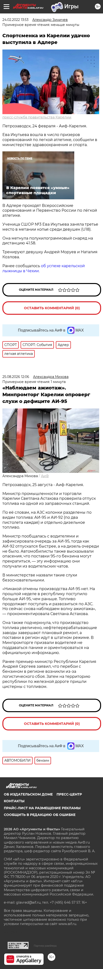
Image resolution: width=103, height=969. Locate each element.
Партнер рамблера (45, 945)
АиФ (45, 476)
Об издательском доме (28, 794)
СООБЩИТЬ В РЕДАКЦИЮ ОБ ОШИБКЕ (39, 815)
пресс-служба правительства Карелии (36, 117)
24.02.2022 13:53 (15, 20)
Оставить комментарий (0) (52, 308)
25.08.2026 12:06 (15, 377)
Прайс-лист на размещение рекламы (42, 808)
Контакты (14, 801)
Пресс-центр (69, 794)
